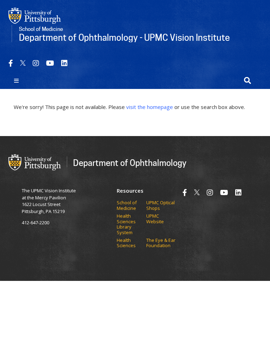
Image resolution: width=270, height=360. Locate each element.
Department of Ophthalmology (129, 162)
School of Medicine (127, 205)
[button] (247, 80)
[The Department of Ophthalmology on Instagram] (36, 63)
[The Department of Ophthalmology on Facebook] (10, 63)
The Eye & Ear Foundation (160, 243)
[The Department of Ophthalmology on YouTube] (50, 63)
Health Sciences (126, 243)
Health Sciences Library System (126, 224)
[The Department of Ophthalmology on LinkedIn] (64, 63)
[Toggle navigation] (16, 80)
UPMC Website (155, 218)
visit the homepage (149, 106)
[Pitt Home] (34, 15)
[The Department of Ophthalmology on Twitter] (23, 63)
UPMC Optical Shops (160, 205)
